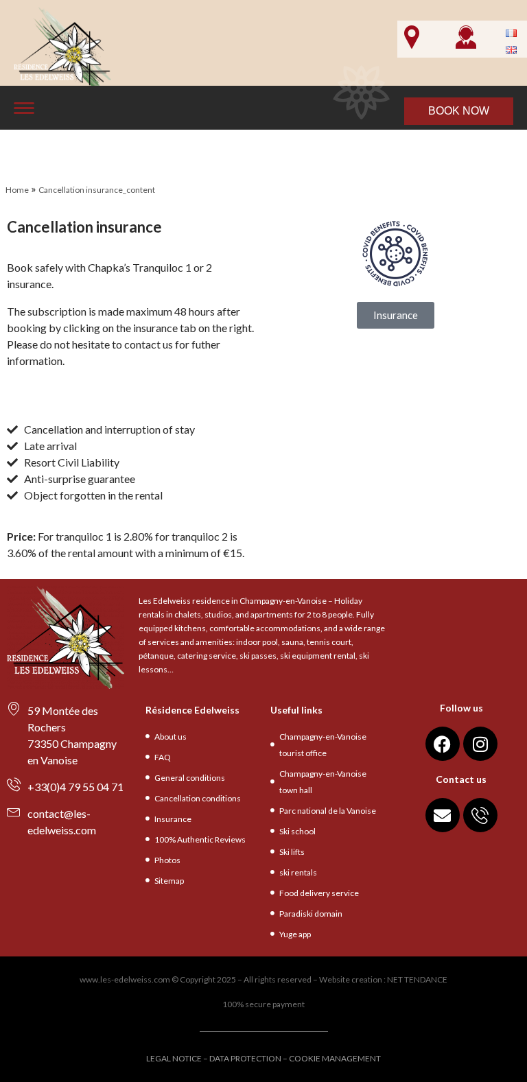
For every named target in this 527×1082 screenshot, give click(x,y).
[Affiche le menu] (24, 108)
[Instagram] (480, 744)
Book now (458, 111)
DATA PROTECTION (245, 1058)
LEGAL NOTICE (174, 1058)
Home (17, 190)
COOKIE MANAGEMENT (335, 1058)
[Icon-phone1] (480, 815)
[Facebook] (442, 744)
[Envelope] (442, 815)
